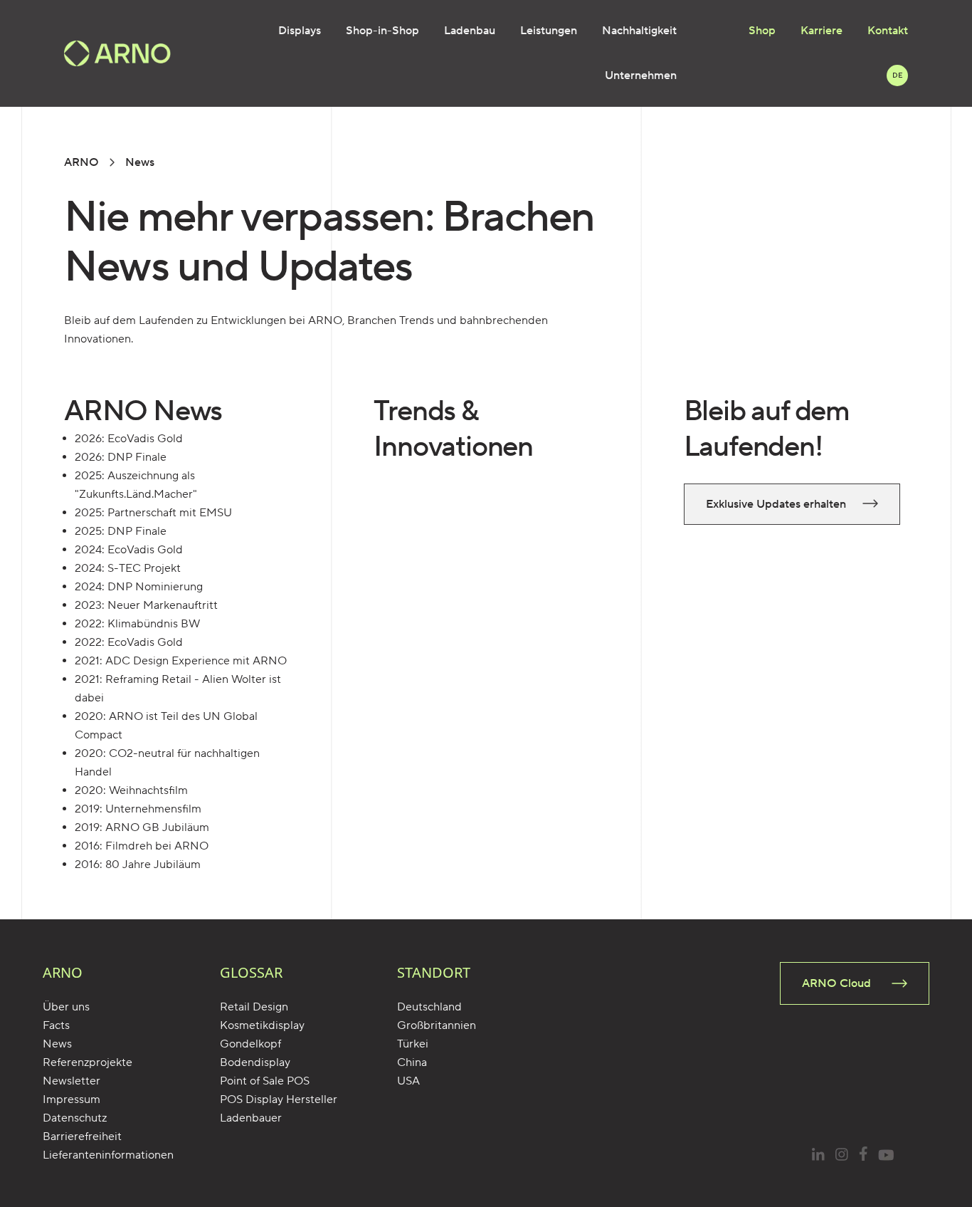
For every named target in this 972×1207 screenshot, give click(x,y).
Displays (299, 30)
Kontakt (887, 30)
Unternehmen (641, 75)
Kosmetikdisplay (262, 1025)
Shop (762, 30)
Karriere (821, 30)
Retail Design (254, 1007)
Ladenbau (469, 30)
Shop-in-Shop (382, 30)
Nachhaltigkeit (639, 30)
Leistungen (548, 30)
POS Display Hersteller (278, 1099)
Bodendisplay (255, 1062)
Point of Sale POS (265, 1081)
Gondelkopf (250, 1044)
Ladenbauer (251, 1118)
